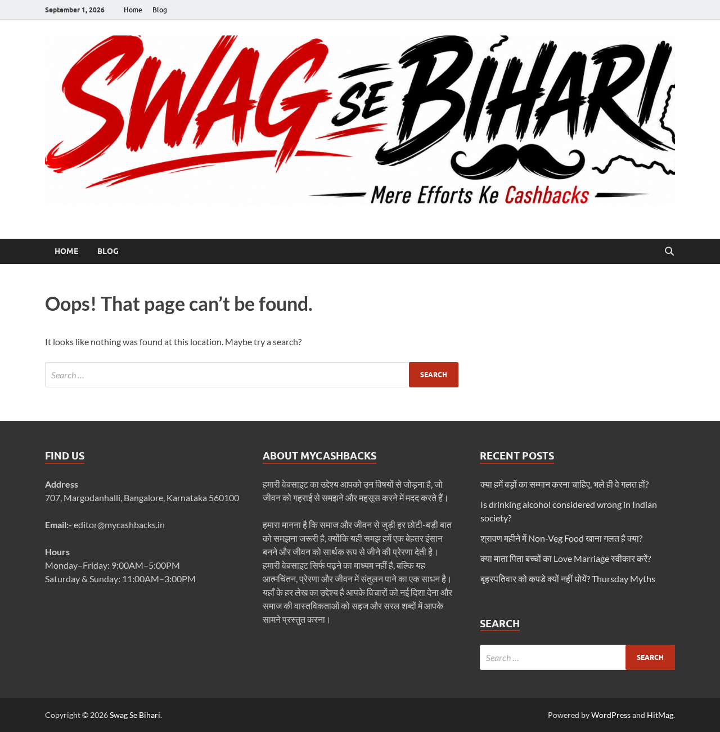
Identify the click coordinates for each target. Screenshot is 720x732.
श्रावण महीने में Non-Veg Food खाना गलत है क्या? (561, 538)
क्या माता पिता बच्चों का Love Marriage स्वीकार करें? (565, 558)
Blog (159, 10)
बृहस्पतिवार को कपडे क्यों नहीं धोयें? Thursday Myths (567, 578)
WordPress (611, 715)
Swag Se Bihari (135, 715)
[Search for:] (251, 374)
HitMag (660, 715)
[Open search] (669, 252)
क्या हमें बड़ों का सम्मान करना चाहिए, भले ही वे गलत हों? (564, 484)
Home (133, 10)
